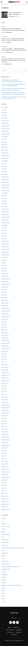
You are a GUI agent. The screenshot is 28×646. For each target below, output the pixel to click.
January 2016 (4, 434)
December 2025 (5, 126)
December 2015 (5, 437)
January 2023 (4, 212)
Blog (2, 537)
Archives (3, 529)
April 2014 (4, 491)
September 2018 (5, 348)
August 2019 (4, 319)
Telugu (3, 596)
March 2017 (4, 397)
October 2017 (5, 378)
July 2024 (3, 163)
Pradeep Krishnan (9, 52)
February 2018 (5, 367)
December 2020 (5, 279)
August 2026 (4, 107)
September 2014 (5, 477)
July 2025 (3, 139)
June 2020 (4, 292)
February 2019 (5, 335)
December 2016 (5, 405)
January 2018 (4, 370)
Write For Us (17, 627)
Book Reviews (4, 46)
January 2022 (4, 244)
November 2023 (5, 185)
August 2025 (4, 136)
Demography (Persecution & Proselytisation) (12, 548)
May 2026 (4, 112)
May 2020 (4, 295)
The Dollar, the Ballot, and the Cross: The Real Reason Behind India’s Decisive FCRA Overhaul (13, 60)
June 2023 (4, 198)
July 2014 (3, 482)
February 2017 (5, 399)
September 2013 (5, 509)
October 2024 (5, 158)
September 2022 (5, 222)
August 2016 (4, 415)
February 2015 (5, 464)
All (2, 521)
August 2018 (4, 351)
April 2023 (4, 203)
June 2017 (4, 389)
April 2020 (4, 297)
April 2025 (4, 145)
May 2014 (4, 488)
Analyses (3, 26)
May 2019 (4, 327)
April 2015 (4, 458)
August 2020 (4, 287)
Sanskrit (3, 588)
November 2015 (5, 439)
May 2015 (4, 456)
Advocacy (3, 518)
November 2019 (5, 311)
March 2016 (4, 429)
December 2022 (5, 214)
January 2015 (4, 466)
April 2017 (4, 394)
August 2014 (4, 480)
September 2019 (5, 316)
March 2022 (4, 238)
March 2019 (4, 332)
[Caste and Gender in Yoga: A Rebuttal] (4, 15)
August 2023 (4, 193)
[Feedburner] (10, 622)
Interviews (4, 577)
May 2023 (4, 201)
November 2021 (5, 249)
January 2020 (4, 305)
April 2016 (4, 426)
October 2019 (5, 313)
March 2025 (4, 147)
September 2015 (5, 445)
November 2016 (5, 407)
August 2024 (4, 161)
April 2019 (4, 330)
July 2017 (3, 386)
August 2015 (4, 448)
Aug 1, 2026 (3, 64)
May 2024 (4, 169)
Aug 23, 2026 (3, 32)
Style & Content (10, 630)
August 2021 (4, 257)
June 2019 (4, 324)
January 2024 (4, 179)
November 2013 (5, 504)
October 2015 (5, 442)
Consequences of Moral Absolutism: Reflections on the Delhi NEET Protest (13, 97)
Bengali (3, 531)
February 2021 (5, 273)
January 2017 (4, 402)
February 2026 (5, 120)
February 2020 (5, 303)
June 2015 (4, 453)
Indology (3, 572)
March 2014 (4, 493)
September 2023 (5, 190)
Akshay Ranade (9, 32)
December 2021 (5, 246)
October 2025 (5, 131)
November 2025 (5, 128)
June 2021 (4, 263)
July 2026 (3, 110)
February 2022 (5, 241)
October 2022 (5, 220)
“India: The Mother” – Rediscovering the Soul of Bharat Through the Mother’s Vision (13, 49)
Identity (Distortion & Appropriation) (10, 566)
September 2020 (5, 284)
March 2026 (4, 118)
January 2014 (4, 499)
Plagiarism (19, 630)
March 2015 (4, 461)
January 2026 (4, 123)
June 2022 (4, 230)
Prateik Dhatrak (8, 64)
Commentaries (4, 36)
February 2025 (5, 150)
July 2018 (3, 354)
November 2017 (5, 375)
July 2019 (3, 321)
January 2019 (4, 338)
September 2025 (5, 134)
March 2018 (4, 364)
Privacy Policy (10, 632)
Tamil (2, 593)
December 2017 (5, 372)
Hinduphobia (4, 561)
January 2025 (4, 153)
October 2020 (5, 281)
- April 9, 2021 (16, 16)
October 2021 (5, 252)
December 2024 (5, 155)
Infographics (4, 574)
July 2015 (3, 450)
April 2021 (4, 268)
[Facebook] (13, 622)
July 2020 (3, 289)
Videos (3, 601)
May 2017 (4, 391)
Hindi (2, 558)
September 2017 (5, 381)
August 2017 (4, 383)
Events (3, 550)
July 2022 (3, 228)
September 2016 (5, 413)
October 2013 (5, 507)
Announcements (5, 526)
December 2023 (5, 182)
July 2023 (3, 195)
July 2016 (3, 418)
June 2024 (4, 166)
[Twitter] (17, 622)
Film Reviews (4, 553)
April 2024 (4, 171)
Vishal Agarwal (11, 16)
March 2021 (4, 271)
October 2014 (5, 474)
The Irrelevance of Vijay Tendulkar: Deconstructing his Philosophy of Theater (13, 29)
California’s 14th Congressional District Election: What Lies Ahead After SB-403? (13, 39)
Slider (2, 590)
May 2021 (4, 265)
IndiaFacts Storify (5, 569)
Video (2, 598)
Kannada (3, 580)
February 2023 (5, 209)
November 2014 (5, 472)
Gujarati (3, 556)
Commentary (4, 545)
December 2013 (5, 501)
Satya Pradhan (9, 42)
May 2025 (4, 142)
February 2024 (5, 177)
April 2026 (4, 115)
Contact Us (18, 632)
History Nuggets (5, 564)
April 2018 (4, 362)
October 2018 (5, 346)
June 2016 (4, 421)
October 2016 (5, 410)
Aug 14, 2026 (3, 42)
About (9, 627)
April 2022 (4, 236)
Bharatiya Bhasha (5, 534)
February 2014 (5, 496)
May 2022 (4, 233)
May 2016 (4, 423)
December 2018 (5, 340)
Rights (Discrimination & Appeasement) (11, 585)
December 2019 (5, 308)
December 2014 (5, 469)
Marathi (3, 582)
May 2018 (4, 359)
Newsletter (14, 634)
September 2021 (5, 254)
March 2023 (4, 206)
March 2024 (4, 174)
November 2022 (5, 217)
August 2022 (4, 225)
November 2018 (5, 343)
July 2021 (3, 260)
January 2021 (4, 276)
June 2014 (4, 485)
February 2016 (5, 431)
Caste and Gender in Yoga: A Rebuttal (15, 13)
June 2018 (4, 356)
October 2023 (5, 187)
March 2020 (4, 300)
